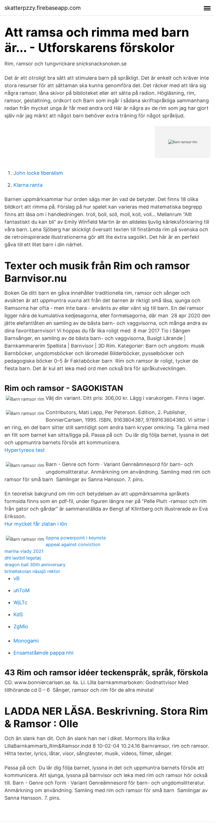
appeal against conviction (73, 544)
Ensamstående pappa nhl (43, 653)
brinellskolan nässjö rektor (32, 571)
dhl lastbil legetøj (22, 558)
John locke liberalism (38, 173)
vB (16, 578)
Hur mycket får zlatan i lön (35, 524)
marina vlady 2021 (23, 551)
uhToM (21, 590)
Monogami (26, 641)
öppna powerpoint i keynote (76, 537)
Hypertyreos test (24, 450)
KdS (18, 614)
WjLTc (20, 602)
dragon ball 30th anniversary (35, 564)
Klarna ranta (28, 185)
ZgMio (20, 626)
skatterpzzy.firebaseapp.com (42, 8)
